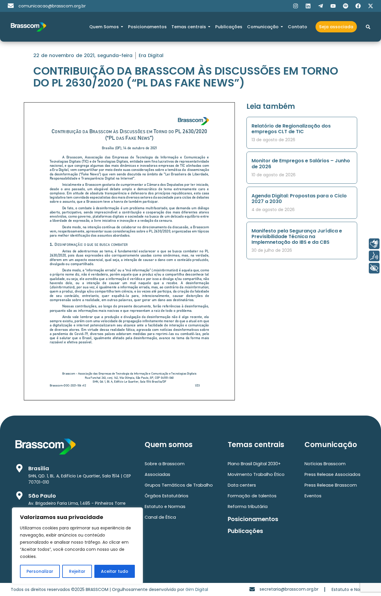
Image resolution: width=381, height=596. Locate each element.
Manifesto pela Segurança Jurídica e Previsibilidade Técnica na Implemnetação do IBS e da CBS (297, 236)
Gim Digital (196, 589)
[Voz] (374, 256)
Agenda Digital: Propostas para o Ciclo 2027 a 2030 (299, 198)
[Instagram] (295, 6)
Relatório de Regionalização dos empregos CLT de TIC (291, 128)
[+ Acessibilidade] (374, 268)
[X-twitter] (370, 6)
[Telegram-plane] (320, 6)
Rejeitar (77, 571)
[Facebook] (358, 6)
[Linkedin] (308, 6)
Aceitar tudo (114, 571)
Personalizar (39, 571)
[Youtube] (333, 6)
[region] (77, 545)
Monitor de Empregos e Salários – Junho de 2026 (301, 163)
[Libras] (374, 243)
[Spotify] (345, 6)
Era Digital (151, 55)
